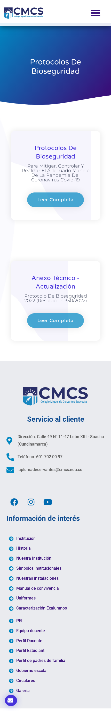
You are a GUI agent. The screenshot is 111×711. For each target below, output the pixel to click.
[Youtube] (48, 502)
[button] (95, 13)
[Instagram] (31, 502)
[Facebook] (14, 502)
